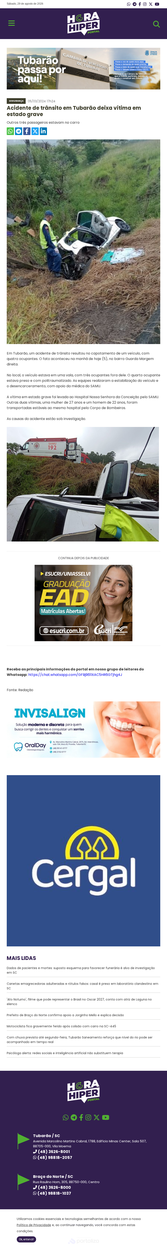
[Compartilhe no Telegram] (18, 131)
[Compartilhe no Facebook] (26, 131)
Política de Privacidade (34, 1225)
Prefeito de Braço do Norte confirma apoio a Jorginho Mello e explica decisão (65, 1015)
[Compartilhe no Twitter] (35, 131)
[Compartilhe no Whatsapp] (10, 131)
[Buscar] (156, 24)
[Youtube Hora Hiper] (157, 4)
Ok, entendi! (26, 1239)
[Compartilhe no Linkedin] (43, 131)
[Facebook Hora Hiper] (140, 4)
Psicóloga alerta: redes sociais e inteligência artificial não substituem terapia (65, 1053)
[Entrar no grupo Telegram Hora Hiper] (134, 4)
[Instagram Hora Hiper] (145, 4)
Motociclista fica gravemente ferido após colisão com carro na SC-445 (61, 1026)
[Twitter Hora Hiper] (151, 4)
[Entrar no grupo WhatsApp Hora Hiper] (128, 4)
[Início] (83, 34)
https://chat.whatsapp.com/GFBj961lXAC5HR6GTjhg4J (75, 674)
